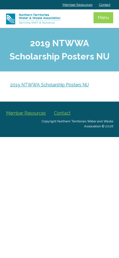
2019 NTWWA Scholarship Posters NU (49, 84)
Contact (104, 5)
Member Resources (77, 5)
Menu (103, 17)
